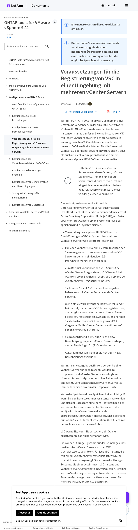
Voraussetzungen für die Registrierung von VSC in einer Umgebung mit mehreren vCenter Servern (30, 145)
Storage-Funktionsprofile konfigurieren (25, 195)
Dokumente (40, 5)
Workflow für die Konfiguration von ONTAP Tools (31, 106)
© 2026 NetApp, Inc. (11, 522)
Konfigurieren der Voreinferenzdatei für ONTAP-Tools (30, 161)
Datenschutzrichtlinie (43, 528)
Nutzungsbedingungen (13, 528)
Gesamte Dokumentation (16, 17)
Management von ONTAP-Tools (25, 223)
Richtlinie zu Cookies (71, 528)
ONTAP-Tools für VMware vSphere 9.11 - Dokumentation (29, 62)
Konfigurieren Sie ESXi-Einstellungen (24, 118)
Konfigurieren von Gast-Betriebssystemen (25, 129)
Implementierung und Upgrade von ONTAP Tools (27, 88)
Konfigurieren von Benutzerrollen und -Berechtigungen (30, 184)
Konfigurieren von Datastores (28, 204)
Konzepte (14, 78)
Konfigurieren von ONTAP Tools (26, 97)
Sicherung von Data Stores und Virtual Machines (29, 214)
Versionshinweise (18, 71)
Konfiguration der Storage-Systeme (26, 172)
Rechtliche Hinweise (19, 230)
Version (10, 35)
